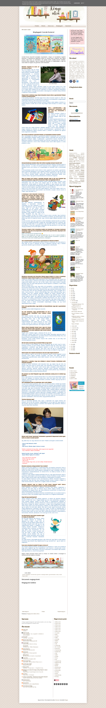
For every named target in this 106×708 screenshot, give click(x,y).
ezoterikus (82, 160)
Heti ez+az (51, 25)
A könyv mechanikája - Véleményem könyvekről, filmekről (35, 676)
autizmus (82, 154)
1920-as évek (58, 625)
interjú (57, 574)
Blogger (66, 700)
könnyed (73, 168)
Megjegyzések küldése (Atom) (33, 613)
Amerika (56, 636)
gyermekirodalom (52, 574)
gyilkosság (71, 164)
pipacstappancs (26, 648)
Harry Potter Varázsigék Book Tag (29, 686)
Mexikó (56, 665)
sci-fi (70, 176)
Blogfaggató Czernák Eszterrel (78, 319)
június (73, 333)
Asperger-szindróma (73, 153)
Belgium (56, 640)
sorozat (75, 176)
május (73, 335)
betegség (78, 156)
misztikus (71, 172)
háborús (82, 164)
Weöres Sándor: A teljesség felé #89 (30, 640)
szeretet (81, 176)
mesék (60, 574)
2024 (72, 290)
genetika (82, 161)
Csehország (57, 645)
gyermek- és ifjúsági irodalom (43, 574)
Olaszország (57, 668)
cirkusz (70, 157)
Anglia (56, 637)
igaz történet (81, 166)
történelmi (81, 178)
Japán (56, 654)
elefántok (71, 160)
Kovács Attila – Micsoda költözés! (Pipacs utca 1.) (32, 661)
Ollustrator (57, 700)
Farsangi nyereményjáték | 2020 (29, 658)
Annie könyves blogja (27, 685)
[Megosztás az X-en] (27, 573)
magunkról (82, 168)
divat (76, 159)
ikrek (70, 167)
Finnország (57, 648)
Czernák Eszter (34, 574)
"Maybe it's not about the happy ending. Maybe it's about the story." (35, 670)
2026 (72, 288)
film (74, 161)
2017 (72, 346)
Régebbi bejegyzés (61, 611)
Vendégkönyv (73, 375)
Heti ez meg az (73, 370)
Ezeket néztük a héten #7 (79, 257)
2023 (72, 291)
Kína (56, 659)
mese (82, 170)
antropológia (77, 154)
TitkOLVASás (73, 374)
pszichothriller (81, 173)
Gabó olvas (25, 629)
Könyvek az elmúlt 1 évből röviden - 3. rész (80, 230)
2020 (72, 297)
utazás (70, 180)
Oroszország (57, 670)
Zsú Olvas (25, 673)
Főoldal (37, 25)
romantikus (80, 175)
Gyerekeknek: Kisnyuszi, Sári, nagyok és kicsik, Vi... (78, 304)
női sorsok (81, 172)
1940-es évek (58, 628)
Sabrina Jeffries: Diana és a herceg (30, 643)
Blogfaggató (59, 25)
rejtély (70, 174)
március (73, 338)
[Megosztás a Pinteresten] (30, 573)
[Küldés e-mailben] (25, 573)
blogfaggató (28, 574)
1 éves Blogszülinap (80, 211)
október (73, 326)
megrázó (77, 170)
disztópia (71, 159)
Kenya (56, 657)
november (74, 302)
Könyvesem (25, 651)
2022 (72, 293)
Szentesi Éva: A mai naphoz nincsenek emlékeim (80, 218)
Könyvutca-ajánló (73, 372)
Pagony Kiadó (25, 575)
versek (76, 180)
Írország (56, 676)
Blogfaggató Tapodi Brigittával (79, 274)
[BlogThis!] (26, 573)
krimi (70, 168)
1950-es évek (58, 629)
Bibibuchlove (26, 654)
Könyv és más (26, 632)
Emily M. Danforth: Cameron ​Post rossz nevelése (32, 677)
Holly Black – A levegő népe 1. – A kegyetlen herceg (33, 667)
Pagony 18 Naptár (75, 323)
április (73, 336)
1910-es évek (58, 623)
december (74, 300)
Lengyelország (58, 661)
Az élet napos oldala (27, 663)
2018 (72, 344)
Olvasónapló (25, 642)
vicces (82, 180)
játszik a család (73, 378)
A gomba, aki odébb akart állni (29, 649)
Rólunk (43, 25)
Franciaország (58, 650)
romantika (74, 174)
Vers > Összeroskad (27, 680)
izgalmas (73, 167)
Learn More (77, 3)
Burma (56, 642)
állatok (82, 181)
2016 (72, 348)
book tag (82, 156)
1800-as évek (58, 621)
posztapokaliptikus (72, 173)
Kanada (56, 656)
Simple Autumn (26, 679)
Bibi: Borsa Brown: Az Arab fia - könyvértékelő (32, 655)
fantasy (71, 161)
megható (71, 170)
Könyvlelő (25, 636)
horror (78, 164)
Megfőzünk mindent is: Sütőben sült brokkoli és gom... (78, 317)
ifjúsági (75, 166)
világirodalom (72, 181)
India (56, 653)
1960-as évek (58, 631)
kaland (77, 167)
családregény (81, 157)
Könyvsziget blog (26, 660)
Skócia (56, 673)
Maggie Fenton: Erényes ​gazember (30, 652)
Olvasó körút (26, 682)
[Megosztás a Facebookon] (28, 573)
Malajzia (56, 664)
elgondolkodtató (76, 160)
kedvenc (82, 167)
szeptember (74, 327)
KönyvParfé (25, 645)
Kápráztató (68, 25)
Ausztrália (57, 639)
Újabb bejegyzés (25, 611)
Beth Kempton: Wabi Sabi (77, 311)
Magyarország (58, 662)
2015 (72, 349)
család (75, 157)
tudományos (76, 178)
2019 (72, 299)
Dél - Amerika (58, 646)
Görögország (57, 651)
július (73, 331)
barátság (72, 156)
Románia (57, 671)
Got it (82, 3)
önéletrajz (75, 183)
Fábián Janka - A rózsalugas (28, 674)
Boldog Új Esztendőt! (27, 664)
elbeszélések (81, 159)
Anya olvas (25, 657)
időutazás (71, 166)
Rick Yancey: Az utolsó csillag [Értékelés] (31, 683)
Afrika (56, 634)
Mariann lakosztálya (27, 639)
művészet (76, 171)
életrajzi (70, 182)
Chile (56, 643)
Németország (58, 667)
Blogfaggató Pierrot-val (76, 306)
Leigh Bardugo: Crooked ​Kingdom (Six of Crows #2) (33, 671)
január (73, 342)
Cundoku (24, 630)
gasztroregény (78, 161)
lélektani (78, 168)
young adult (78, 181)
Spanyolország (58, 675)
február (73, 340)
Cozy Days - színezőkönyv (28, 637)
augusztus (74, 329)
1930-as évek (58, 626)
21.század (57, 632)
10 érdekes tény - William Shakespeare (30, 646)
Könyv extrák (26, 666)
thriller (71, 178)
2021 (72, 295)
